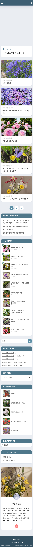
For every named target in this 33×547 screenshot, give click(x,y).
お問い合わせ (7, 457)
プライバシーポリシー (10, 461)
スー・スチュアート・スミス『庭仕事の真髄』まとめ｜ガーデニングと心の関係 (16, 221)
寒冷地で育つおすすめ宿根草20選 (13, 233)
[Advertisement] (16, 25)
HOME (17, 540)
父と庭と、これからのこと (9, 362)
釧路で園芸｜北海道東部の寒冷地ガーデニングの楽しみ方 (16, 228)
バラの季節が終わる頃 (8, 353)
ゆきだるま (20, 362)
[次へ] (22, 208)
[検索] (30, 341)
